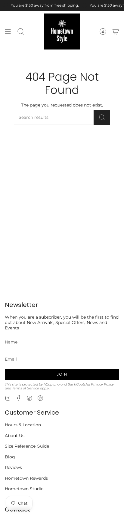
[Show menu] (8, 32)
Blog (10, 457)
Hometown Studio (24, 488)
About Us (14, 435)
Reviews (13, 467)
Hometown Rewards (26, 478)
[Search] (102, 117)
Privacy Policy (102, 384)
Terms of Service (25, 388)
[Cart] (115, 32)
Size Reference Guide (27, 446)
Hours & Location (23, 425)
